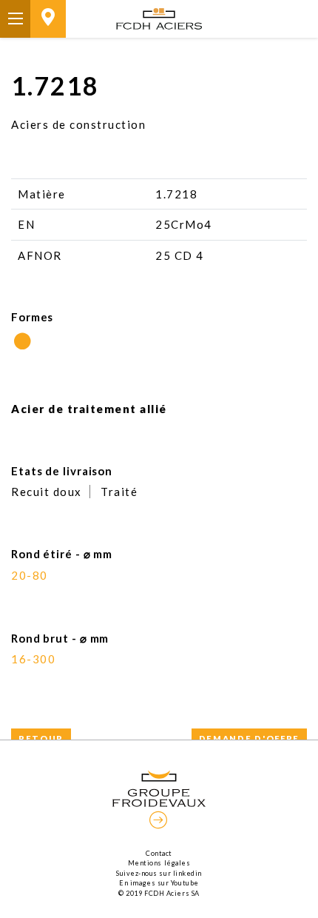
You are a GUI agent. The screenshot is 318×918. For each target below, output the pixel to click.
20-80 (29, 575)
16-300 (33, 659)
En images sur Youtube (158, 883)
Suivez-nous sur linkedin (159, 873)
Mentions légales (159, 863)
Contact (159, 853)
